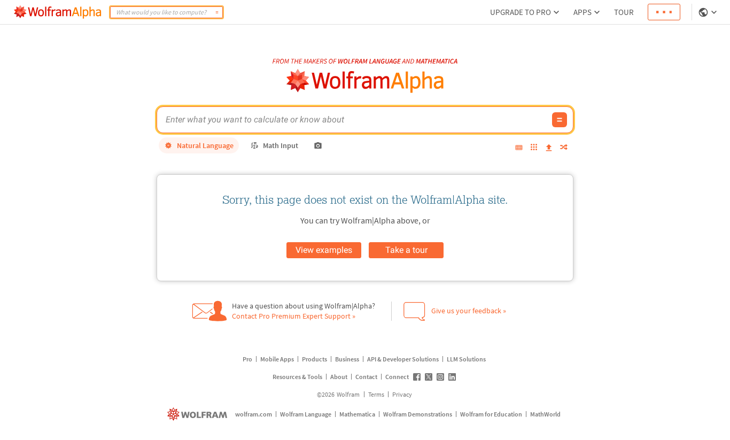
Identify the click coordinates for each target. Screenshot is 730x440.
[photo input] (318, 145)
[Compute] (217, 12)
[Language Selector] (708, 12)
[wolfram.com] (198, 414)
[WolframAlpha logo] (365, 81)
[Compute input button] (559, 119)
